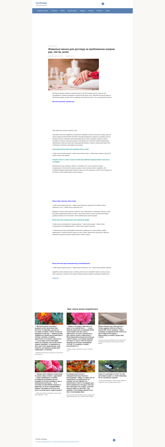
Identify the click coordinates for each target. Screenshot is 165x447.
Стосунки (54, 11)
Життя (63, 11)
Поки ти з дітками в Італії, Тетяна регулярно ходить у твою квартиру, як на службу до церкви (112, 376)
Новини (90, 11)
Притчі (108, 11)
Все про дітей (72, 11)
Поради (82, 11)
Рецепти (99, 11)
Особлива (41, 3)
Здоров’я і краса (42, 11)
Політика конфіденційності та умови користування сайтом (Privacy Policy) (57, 442)
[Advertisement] (82, 28)
